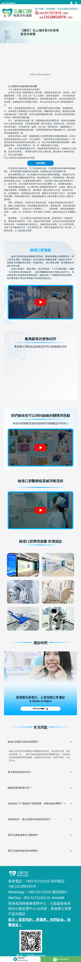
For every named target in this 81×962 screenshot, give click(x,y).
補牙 (49, 74)
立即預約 (40, 163)
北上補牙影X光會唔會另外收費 (22, 86)
